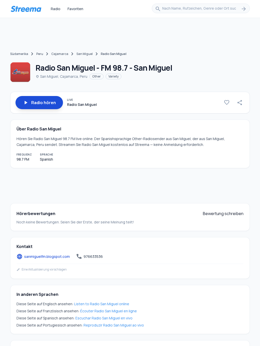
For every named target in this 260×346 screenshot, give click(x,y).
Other (96, 76)
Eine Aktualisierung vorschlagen (42, 269)
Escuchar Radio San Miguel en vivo (104, 318)
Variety (113, 76)
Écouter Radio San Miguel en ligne (108, 311)
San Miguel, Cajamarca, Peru (61, 76)
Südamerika (19, 54)
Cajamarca (59, 54)
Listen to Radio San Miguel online (101, 303)
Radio (55, 8)
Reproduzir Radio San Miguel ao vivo (114, 325)
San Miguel (84, 54)
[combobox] (201, 9)
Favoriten (75, 8)
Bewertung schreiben (223, 213)
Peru (39, 54)
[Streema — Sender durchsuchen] (26, 8)
